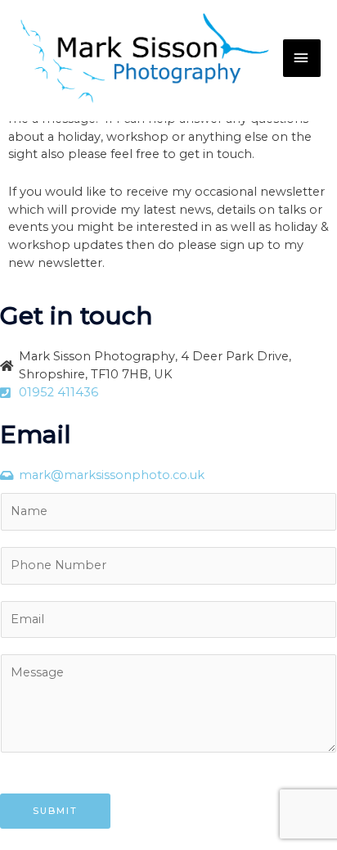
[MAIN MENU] (302, 58)
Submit (55, 810)
